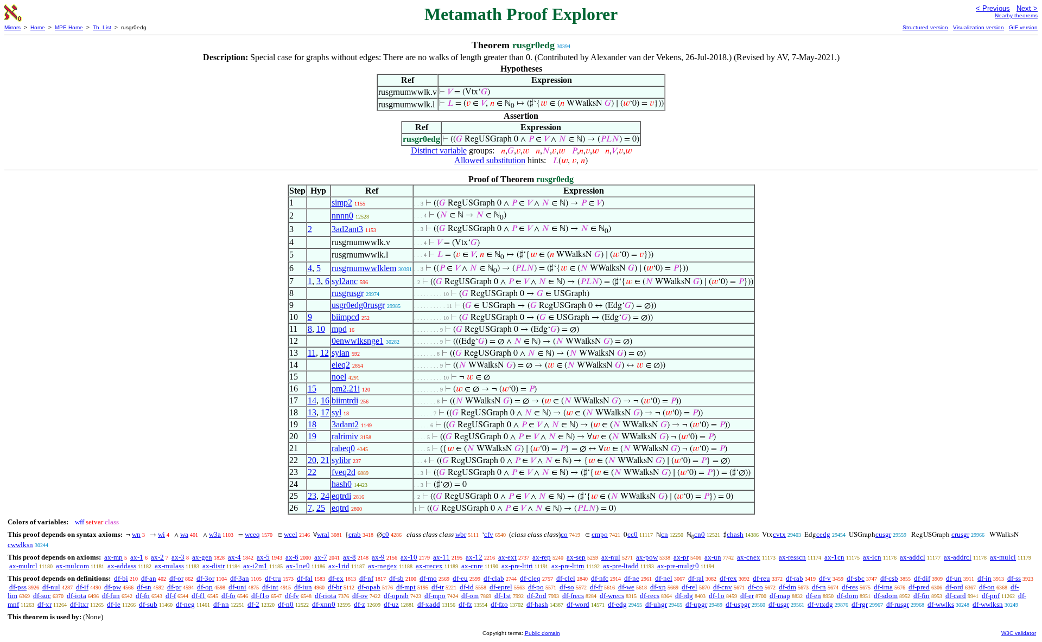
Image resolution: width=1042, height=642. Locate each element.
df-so (567, 587)
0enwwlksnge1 (358, 340)
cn (664, 534)
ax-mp (113, 557)
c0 (385, 534)
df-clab (494, 578)
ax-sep (576, 557)
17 (325, 412)
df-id (467, 587)
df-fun (111, 596)
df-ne (631, 578)
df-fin (921, 596)
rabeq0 (343, 448)
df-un (954, 578)
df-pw (112, 587)
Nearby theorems (1016, 15)
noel (339, 376)
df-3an (239, 578)
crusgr (960, 534)
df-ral (696, 578)
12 (324, 352)
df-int (270, 587)
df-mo (428, 578)
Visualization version (978, 27)
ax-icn (872, 557)
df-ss (1014, 578)
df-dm (787, 587)
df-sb (396, 578)
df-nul (51, 587)
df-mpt (406, 587)
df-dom (847, 596)
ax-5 (263, 557)
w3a (215, 534)
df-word (578, 604)
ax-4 (234, 557)
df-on (987, 587)
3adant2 (345, 424)
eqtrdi (341, 495)
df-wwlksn (988, 604)
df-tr (437, 587)
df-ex (336, 578)
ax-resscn (792, 557)
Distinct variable (439, 150)
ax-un (712, 557)
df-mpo (435, 596)
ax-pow (647, 557)
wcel (290, 534)
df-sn (144, 587)
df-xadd (428, 604)
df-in (984, 578)
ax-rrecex (429, 566)
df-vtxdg (820, 604)
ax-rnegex (382, 566)
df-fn (143, 596)
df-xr (44, 604)
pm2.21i (346, 388)
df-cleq (530, 578)
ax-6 (291, 557)
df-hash (537, 604)
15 (312, 388)
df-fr (596, 587)
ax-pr (681, 557)
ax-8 (349, 557)
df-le (113, 604)
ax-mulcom (72, 566)
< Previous (993, 8)
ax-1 (136, 557)
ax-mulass (169, 566)
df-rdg (684, 596)
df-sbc (856, 578)
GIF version (1023, 27)
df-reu (761, 578)
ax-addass (121, 566)
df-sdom (886, 596)
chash (735, 534)
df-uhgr (656, 604)
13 (312, 412)
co (564, 534)
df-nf (366, 578)
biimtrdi (345, 400)
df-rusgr (897, 604)
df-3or (205, 578)
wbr (460, 534)
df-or (176, 578)
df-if (82, 587)
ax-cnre (472, 566)
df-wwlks (940, 604)
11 (312, 352)
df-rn (819, 587)
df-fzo (499, 604)
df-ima (883, 587)
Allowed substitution (489, 160)
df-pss (18, 587)
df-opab (369, 587)
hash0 (342, 484)
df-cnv (722, 587)
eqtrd (340, 507)
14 (312, 400)
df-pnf (991, 596)
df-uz (391, 604)
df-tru (273, 578)
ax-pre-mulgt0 (678, 566)
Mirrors (12, 27)
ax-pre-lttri (517, 566)
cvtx (779, 534)
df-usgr (778, 604)
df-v (825, 578)
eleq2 (341, 364)
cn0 (699, 534)
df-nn (221, 604)
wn (136, 534)
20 (312, 460)
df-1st (502, 596)
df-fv (292, 596)
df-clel (565, 578)
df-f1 (199, 596)
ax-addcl (912, 557)
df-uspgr (738, 604)
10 (320, 328)
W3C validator (1018, 633)
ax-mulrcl (23, 566)
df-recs (649, 596)
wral (323, 534)
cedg (823, 534)
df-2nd (537, 596)
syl (336, 412)
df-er (747, 596)
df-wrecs (612, 596)
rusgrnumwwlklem (364, 268)
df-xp (658, 587)
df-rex (728, 578)
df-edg (617, 604)
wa (184, 534)
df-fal (305, 578)
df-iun (303, 587)
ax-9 (378, 557)
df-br (335, 587)
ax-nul (610, 557)
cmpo (600, 534)
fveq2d (343, 472)
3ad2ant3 (347, 229)
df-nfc (599, 578)
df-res (850, 587)
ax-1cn (834, 557)
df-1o (717, 596)
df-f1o (260, 596)
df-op (205, 587)
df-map (780, 596)
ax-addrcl (957, 557)
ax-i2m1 (255, 566)
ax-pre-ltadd (621, 566)
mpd (339, 328)
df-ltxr (79, 604)
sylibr (341, 460)
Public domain (542, 633)
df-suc (42, 596)
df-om (470, 596)
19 (312, 436)
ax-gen (202, 557)
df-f (171, 596)
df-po (536, 587)
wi (161, 534)
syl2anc (345, 281)
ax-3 (178, 557)
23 (312, 495)
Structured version (925, 27)
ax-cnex (748, 557)
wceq (252, 534)
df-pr (174, 587)
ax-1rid (339, 566)
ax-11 (441, 557)
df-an (148, 578)
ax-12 (474, 557)
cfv (488, 534)
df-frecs (573, 596)
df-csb (889, 578)
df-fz (465, 604)
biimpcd (345, 317)
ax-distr (213, 566)
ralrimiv (345, 436)
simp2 (342, 202)
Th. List (102, 27)
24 (325, 495)
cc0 (632, 534)
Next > (1027, 8)
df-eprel (501, 587)
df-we (626, 587)
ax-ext (507, 557)
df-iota (76, 596)
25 (320, 507)
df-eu (460, 578)
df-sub (148, 604)
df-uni (237, 587)
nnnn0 (342, 215)
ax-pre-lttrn (567, 566)
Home (37, 27)
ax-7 (320, 557)
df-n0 (286, 604)
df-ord (954, 587)
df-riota (325, 596)
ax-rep (541, 557)
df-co (755, 587)
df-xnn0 (323, 604)
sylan (341, 352)
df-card (955, 596)
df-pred (919, 587)
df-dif (922, 578)
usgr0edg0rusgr (358, 305)
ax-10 (409, 557)
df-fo (228, 596)
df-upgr (696, 604)
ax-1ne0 (298, 566)
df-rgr (860, 604)
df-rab (794, 578)
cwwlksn (20, 545)
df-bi (121, 578)
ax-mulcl (1003, 557)
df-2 (253, 604)
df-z (359, 604)
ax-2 (157, 557)
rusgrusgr (348, 293)
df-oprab (396, 596)
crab (354, 534)
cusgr (883, 534)
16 (325, 400)
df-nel (663, 578)
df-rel (689, 587)
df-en (813, 596)
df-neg (185, 604)
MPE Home (69, 27)
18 (312, 424)
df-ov (360, 596)
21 (325, 460)
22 (312, 472)
